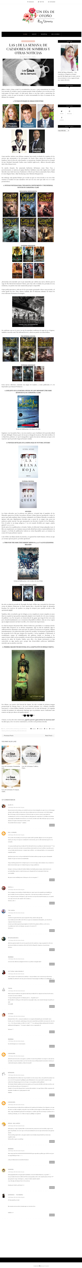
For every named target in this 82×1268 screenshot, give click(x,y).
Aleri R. (11, 805)
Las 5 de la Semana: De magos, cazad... (10, 790)
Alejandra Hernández (26, 56)
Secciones (55, 34)
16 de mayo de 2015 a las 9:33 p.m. (16, 889)
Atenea (10, 1013)
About (34, 34)
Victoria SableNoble (16, 971)
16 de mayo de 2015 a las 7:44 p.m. (16, 834)
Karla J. (11, 887)
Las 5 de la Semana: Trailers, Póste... (30, 767)
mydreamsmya (13, 938)
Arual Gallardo (14, 1123)
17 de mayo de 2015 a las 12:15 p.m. (16, 1016)
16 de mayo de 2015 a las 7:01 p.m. (16, 807)
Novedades (13, 730)
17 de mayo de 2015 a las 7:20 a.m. (16, 973)
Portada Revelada (22, 730)
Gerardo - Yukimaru (15, 1195)
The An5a (11, 910)
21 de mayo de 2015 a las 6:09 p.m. (16, 1197)
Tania (10, 988)
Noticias (8, 730)
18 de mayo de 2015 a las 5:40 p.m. (16, 1150)
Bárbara (11, 1072)
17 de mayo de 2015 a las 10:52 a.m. (16, 990)
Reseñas (44, 34)
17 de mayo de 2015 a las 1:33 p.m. (16, 1041)
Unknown (11, 1053)
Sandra (11, 1169)
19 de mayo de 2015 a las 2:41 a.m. (16, 1171)
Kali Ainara (12, 832)
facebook (62, 120)
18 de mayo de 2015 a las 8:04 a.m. (16, 1125)
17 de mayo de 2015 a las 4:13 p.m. (16, 1075)
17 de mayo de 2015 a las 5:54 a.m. (16, 958)
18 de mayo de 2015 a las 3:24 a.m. (16, 1104)
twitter (61, 113)
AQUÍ (10, 610)
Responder (52, 825)
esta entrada (13, 282)
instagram (69, 113)
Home (25, 34)
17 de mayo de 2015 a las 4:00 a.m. (16, 912)
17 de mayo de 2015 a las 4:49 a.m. (16, 940)
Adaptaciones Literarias (28, 41)
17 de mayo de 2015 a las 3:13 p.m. (16, 1056)
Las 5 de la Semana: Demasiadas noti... (11, 767)
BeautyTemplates (45, 1266)
